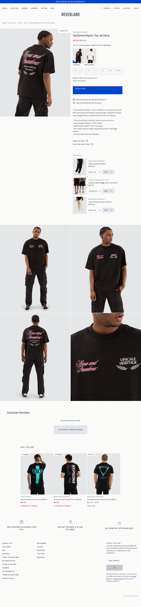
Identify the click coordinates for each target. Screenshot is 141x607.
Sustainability (8, 571)
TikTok (40, 547)
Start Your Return (10, 557)
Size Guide (6, 547)
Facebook (41, 550)
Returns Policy (8, 561)
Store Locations (9, 564)
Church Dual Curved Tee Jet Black (34, 499)
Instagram (41, 543)
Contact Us (7, 543)
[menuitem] (4, 8)
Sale (52, 8)
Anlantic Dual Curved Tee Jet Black (68, 499)
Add (106, 172)
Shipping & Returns (81, 144)
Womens (34, 8)
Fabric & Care (79, 141)
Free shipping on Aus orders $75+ (70, 1)
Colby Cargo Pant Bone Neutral (100, 202)
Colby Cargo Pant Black (97, 164)
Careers (5, 568)
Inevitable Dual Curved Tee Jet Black (101, 499)
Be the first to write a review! (71, 429)
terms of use (118, 579)
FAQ (3, 550)
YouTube (40, 554)
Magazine (41, 557)
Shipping (6, 554)
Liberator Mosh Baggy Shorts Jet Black (103, 183)
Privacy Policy (8, 578)
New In (4, 8)
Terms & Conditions (10, 575)
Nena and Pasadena (80, 32)
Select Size (80, 88)
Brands (25, 8)
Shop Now (14, 8)
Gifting (44, 8)
